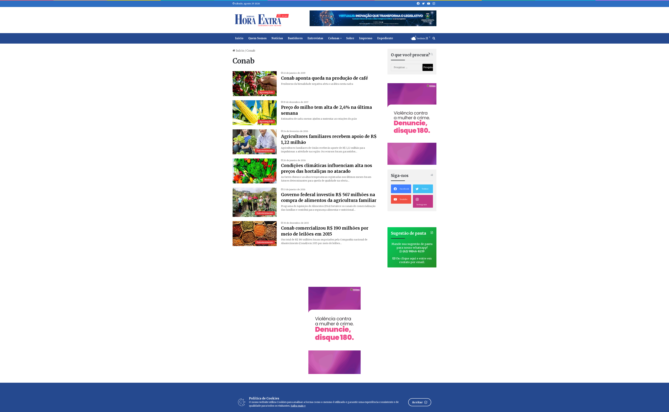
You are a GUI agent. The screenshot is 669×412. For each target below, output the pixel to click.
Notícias (277, 38)
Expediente (385, 38)
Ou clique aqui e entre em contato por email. (413, 260)
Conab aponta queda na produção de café (324, 78)
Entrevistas (315, 38)
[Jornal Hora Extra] (261, 20)
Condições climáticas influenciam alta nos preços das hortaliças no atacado (326, 168)
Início (239, 38)
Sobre (350, 38)
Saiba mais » (298, 405)
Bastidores (295, 38)
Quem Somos (257, 38)
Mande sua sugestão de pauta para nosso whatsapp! (411, 247)
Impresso (365, 38)
